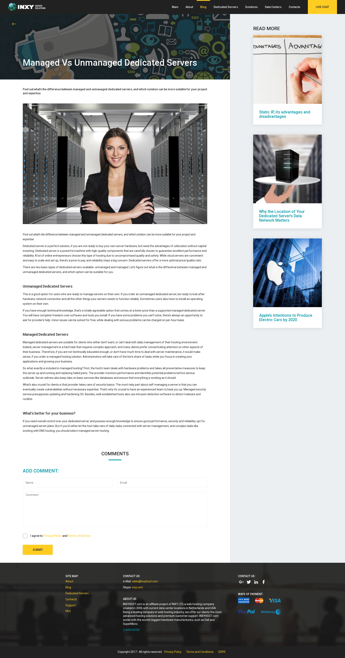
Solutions (251, 7)
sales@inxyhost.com (145, 581)
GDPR (221, 651)
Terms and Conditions (200, 651)
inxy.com (137, 587)
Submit (38, 549)
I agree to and (60, 535)
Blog (203, 7)
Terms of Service (79, 535)
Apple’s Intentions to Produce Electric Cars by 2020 (285, 317)
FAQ (68, 611)
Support (70, 605)
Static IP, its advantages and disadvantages (284, 114)
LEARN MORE (131, 629)
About (189, 7)
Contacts (294, 7)
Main (175, 7)
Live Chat (322, 7)
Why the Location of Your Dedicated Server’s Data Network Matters (282, 216)
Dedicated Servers (226, 7)
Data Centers (273, 7)
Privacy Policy (52, 535)
